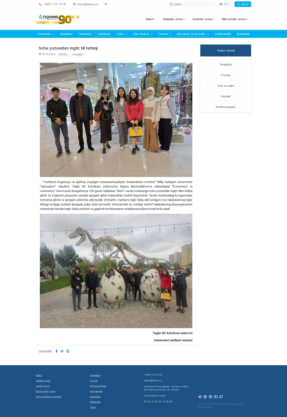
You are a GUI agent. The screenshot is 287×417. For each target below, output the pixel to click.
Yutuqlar (225, 96)
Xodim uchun (43, 386)
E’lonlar (226, 75)
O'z (226, 4)
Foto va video (225, 85)
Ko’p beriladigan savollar (48, 396)
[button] (55, 352)
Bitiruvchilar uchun (234, 19)
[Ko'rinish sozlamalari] (105, 4)
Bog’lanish (243, 34)
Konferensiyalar (226, 107)
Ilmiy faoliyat (141, 34)
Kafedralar (104, 34)
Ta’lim (120, 34)
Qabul (149, 19)
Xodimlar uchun (202, 19)
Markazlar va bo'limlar (191, 34)
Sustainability (223, 34)
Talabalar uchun (172, 19)
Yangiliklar (66, 34)
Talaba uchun (43, 380)
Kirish (244, 4)
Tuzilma (163, 34)
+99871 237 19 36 (54, 4)
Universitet (44, 34)
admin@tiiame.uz (87, 4)
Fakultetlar (85, 34)
